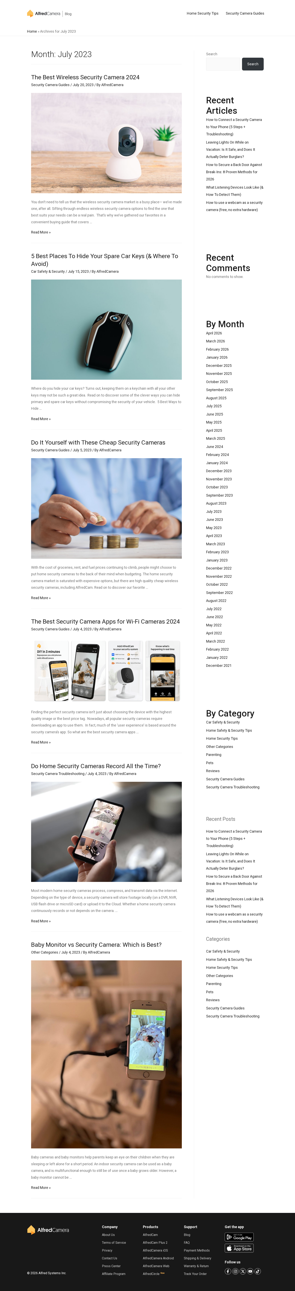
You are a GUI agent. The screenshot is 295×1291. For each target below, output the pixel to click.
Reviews (213, 771)
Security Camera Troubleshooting (57, 774)
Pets (210, 763)
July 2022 (214, 609)
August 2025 (216, 398)
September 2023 (219, 495)
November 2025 (219, 373)
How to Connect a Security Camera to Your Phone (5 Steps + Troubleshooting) (234, 127)
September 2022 (219, 593)
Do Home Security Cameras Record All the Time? (96, 766)
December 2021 (219, 665)
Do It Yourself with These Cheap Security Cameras (98, 442)
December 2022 (219, 568)
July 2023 (214, 511)
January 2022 (217, 657)
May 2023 (214, 528)
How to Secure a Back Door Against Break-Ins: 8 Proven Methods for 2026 (234, 172)
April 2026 (214, 333)
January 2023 (217, 560)
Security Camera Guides (245, 13)
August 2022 (216, 601)
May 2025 (214, 422)
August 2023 (216, 503)
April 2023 (214, 536)
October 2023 (217, 487)
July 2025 (214, 406)
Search (211, 54)
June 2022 (214, 617)
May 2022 (214, 625)
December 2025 (219, 365)
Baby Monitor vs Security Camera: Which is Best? (96, 944)
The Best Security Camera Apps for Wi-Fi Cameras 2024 (105, 621)
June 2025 (214, 414)
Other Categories (44, 952)
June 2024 (214, 447)
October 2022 (217, 584)
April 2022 (214, 633)
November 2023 (219, 479)
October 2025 (217, 382)
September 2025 (219, 390)
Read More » (41, 232)
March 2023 (215, 544)
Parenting (213, 755)
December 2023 (219, 471)
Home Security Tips (203, 13)
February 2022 (217, 649)
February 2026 (217, 349)
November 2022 (219, 576)
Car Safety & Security (48, 271)
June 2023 (214, 519)
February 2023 (217, 552)
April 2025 (214, 430)
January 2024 (217, 463)
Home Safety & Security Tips (229, 730)
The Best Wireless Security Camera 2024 (85, 77)
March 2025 (215, 438)
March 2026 (215, 341)
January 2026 (217, 357)
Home (32, 31)
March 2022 (215, 641)
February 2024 (217, 455)
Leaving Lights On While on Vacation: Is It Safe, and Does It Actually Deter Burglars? (230, 149)
